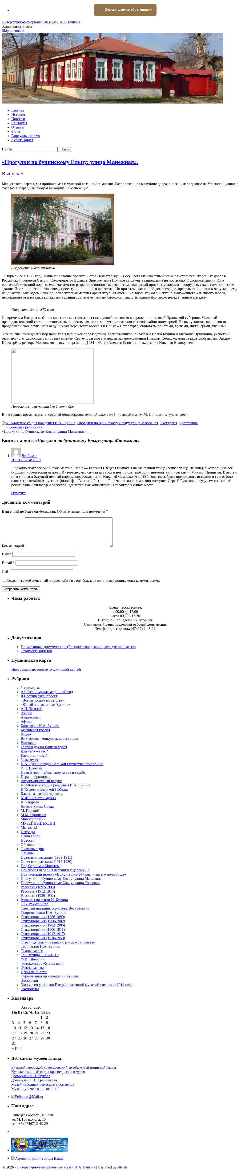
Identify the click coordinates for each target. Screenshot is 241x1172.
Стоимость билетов (36, 651)
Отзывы (17, 127)
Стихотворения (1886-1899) (43, 917)
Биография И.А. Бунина (40, 726)
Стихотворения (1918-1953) (43, 938)
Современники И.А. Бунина (43, 912)
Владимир (29, 456)
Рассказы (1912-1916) (38, 891)
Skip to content (13, 31)
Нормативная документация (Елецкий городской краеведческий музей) (78, 647)
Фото (15, 131)
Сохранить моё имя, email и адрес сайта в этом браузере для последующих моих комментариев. (83, 580)
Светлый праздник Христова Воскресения (55, 908)
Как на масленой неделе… (42, 794)
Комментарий (13, 546)
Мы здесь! (29, 828)
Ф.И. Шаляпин (33, 959)
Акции (26, 713)
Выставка (28, 743)
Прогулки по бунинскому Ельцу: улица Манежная (117, 423)
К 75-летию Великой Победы (44, 789)
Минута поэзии (33, 819)
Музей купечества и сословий (35, 1089)
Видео (26, 734)
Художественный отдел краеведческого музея (48, 1072)
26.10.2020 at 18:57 (26, 460)
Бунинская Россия (35, 730)
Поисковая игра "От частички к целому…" (55, 870)
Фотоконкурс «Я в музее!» (42, 963)
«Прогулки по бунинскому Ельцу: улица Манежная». (70, 162)
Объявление (30, 845)
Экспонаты (30, 989)
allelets (122, 1167)
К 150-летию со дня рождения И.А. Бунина (40, 423)
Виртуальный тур (25, 136)
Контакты (19, 123)
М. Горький (30, 811)
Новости (18, 119)
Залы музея (30, 760)
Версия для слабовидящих (128, 9)
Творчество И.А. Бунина (40, 946)
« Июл (17, 1049)
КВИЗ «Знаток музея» (38, 798)
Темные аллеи (32, 951)
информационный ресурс (41, 781)
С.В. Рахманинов (34, 904)
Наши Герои (30, 836)
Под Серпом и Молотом (40, 866)
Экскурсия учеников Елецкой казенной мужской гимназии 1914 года (76, 985)
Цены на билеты (34, 972)
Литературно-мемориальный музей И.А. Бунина (41, 22)
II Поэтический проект (39, 696)
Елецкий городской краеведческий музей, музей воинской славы (63, 1067)
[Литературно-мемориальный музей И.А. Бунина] (112, 102)
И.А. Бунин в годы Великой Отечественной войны (62, 764)
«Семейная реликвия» (22, 427)
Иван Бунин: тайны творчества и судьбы (53, 772)
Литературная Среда (37, 806)
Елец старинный (34, 755)
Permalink (190, 423)
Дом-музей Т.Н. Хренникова (34, 1080)
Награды (28, 832)
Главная (17, 110)
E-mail (8, 563)
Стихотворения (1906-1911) (43, 929)
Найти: (7, 149)
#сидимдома (30, 688)
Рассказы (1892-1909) (38, 887)
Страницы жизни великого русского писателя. (58, 942)
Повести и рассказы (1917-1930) (46, 862)
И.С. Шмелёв (31, 768)
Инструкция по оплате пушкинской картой (46, 669)
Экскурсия (168, 423)
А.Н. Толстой (31, 709)
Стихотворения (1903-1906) (43, 925)
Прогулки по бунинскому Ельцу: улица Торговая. (60, 883)
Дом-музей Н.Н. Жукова (30, 1076)
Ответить (18, 493)
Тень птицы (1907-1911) (40, 955)
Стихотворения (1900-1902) (43, 921)
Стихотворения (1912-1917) (43, 934)
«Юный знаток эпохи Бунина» (45, 704)
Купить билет (22, 140)
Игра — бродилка (35, 777)
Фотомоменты (32, 968)
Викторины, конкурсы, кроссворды (49, 738)
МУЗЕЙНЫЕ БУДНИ (38, 823)
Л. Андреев (30, 802)
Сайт (6, 571)
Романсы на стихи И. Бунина (44, 900)
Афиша (26, 721)
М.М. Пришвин (33, 815)
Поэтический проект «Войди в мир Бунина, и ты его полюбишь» (73, 874)
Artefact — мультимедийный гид (47, 692)
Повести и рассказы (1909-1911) (46, 857)
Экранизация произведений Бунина (50, 976)
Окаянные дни (32, 849)
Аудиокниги (31, 717)
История (18, 114)
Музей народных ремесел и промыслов (42, 1084)
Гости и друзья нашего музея (44, 747)
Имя (7, 554)
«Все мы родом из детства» (42, 700)
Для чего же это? (34, 751)
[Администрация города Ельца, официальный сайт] (37, 1158)
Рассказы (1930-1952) (38, 896)
